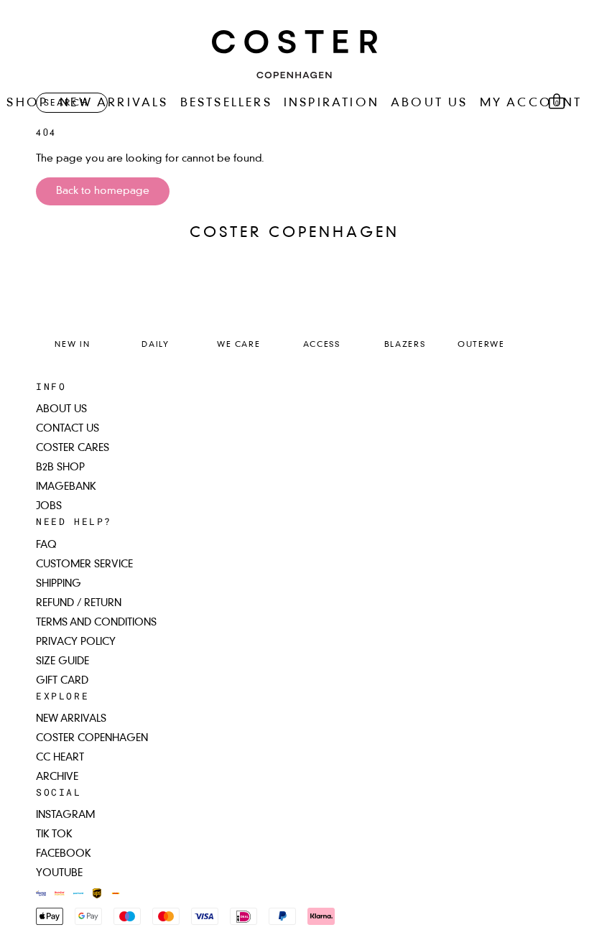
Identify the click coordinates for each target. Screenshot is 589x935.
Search (66, 103)
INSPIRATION (331, 103)
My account (531, 103)
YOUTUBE (59, 873)
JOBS (49, 506)
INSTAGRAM (65, 815)
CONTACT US (67, 429)
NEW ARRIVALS (114, 103)
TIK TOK (54, 834)
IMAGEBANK (66, 487)
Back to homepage (102, 191)
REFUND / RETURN (78, 603)
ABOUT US (429, 103)
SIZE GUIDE (62, 661)
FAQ (46, 545)
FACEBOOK (63, 854)
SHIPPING (58, 584)
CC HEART (60, 758)
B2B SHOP (60, 467)
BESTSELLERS (226, 103)
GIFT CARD (62, 681)
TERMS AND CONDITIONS (96, 623)
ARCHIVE (57, 777)
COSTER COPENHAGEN (92, 738)
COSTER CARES (72, 448)
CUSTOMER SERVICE (84, 564)
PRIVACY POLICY (76, 642)
